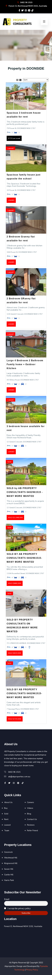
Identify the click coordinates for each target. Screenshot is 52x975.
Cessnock (8, 852)
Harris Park (9, 880)
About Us (8, 802)
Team (6, 830)
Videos (30, 808)
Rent (6, 819)
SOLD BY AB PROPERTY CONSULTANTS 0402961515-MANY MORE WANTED (24, 558)
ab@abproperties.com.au (19, 776)
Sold (6, 813)
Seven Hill (8, 869)
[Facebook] (19, 10)
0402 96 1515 (26, 2)
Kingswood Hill (10, 863)
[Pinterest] (29, 10)
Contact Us (32, 819)
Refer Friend (32, 830)
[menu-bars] (44, 21)
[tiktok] (32, 10)
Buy (5, 808)
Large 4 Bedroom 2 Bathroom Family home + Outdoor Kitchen (25, 364)
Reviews (31, 825)
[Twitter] (22, 10)
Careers (30, 802)
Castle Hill (8, 874)
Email (6, 899)
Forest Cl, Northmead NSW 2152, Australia (27, 6)
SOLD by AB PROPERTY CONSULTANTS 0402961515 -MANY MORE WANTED (25, 492)
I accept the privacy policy (19, 908)
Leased (7, 825)
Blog (29, 813)
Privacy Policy (32, 969)
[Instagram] (26, 10)
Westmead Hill (10, 857)
